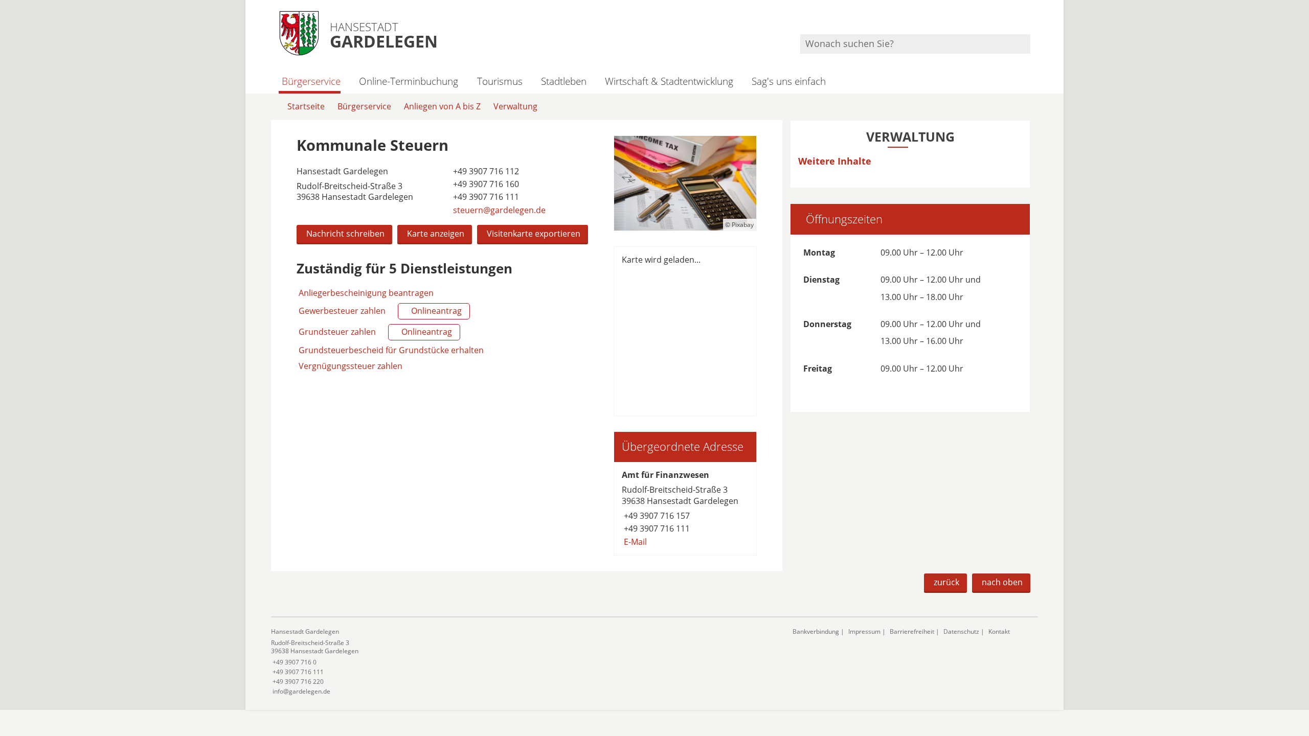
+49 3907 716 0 (294, 662)
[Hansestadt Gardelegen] (524, 662)
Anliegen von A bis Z (442, 106)
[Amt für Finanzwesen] (685, 508)
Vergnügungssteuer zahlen (350, 366)
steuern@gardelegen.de (498, 210)
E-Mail (634, 541)
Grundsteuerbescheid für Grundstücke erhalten (391, 350)
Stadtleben (563, 81)
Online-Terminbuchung (408, 81)
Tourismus (499, 81)
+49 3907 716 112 (485, 171)
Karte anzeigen (435, 233)
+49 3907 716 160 (485, 184)
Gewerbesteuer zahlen (379, 310)
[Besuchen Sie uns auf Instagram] (1028, 20)
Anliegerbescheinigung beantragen (366, 292)
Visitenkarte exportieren (533, 233)
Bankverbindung (816, 631)
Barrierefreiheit (912, 631)
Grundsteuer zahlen (374, 331)
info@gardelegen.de (300, 691)
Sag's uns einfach (789, 81)
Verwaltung (515, 106)
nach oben (1002, 582)
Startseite (306, 106)
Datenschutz (961, 631)
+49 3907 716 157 (656, 515)
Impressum (864, 631)
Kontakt (999, 631)
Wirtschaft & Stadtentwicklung (669, 81)
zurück (946, 582)
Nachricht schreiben (345, 233)
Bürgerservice (311, 81)
